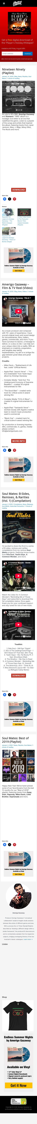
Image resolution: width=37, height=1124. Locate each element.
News (20, 76)
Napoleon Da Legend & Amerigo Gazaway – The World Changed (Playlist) (8, 221)
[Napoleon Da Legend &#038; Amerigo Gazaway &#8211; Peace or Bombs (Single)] (8, 231)
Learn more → (28, 1100)
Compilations (18, 504)
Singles (4, 904)
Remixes (29, 902)
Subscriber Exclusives (17, 506)
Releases (30, 504)
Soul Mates (5, 506)
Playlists (25, 76)
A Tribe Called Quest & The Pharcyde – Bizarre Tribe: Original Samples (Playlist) (24, 221)
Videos (24, 291)
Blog (16, 76)
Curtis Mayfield (20, 904)
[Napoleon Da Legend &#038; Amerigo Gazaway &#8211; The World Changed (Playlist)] (8, 212)
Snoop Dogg (6, 906)
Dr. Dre (28, 904)
